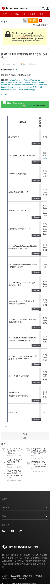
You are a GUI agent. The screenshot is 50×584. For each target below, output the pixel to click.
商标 (14, 579)
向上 (4, 427)
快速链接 (5, 507)
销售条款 (39, 576)
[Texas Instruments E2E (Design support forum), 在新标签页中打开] (12, 532)
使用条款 (5, 579)
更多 (41, 14)
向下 (9, 427)
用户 (48, 8)
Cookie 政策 (15, 576)
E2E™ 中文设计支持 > (11, 14)
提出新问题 (40, 20)
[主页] (14, 8)
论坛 (23, 14)
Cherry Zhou (11, 64)
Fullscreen (36, 143)
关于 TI (5, 499)
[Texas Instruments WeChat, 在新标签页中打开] (3, 532)
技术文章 (31, 14)
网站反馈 (22, 579)
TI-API (14, 70)
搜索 (43, 8)
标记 (25, 434)
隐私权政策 (27, 576)
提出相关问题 (33, 20)
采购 (4, 516)
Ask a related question (23, 37)
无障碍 (4, 576)
